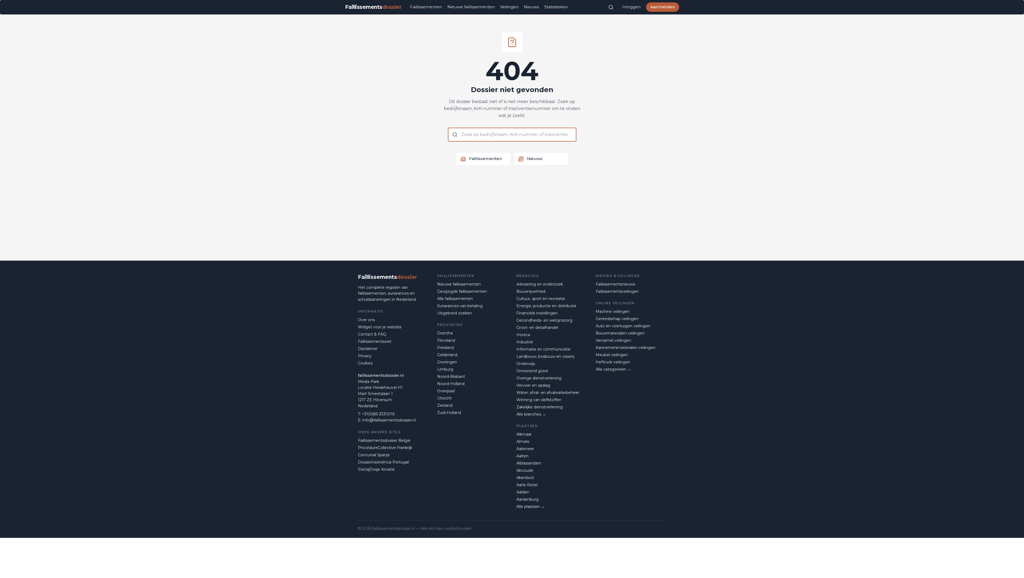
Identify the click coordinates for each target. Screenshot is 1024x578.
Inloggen (631, 6)
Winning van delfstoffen (538, 399)
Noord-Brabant (451, 376)
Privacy (365, 355)
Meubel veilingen (612, 354)
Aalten (522, 456)
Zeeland (444, 405)
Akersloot (525, 477)
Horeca (523, 334)
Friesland (445, 347)
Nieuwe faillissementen (471, 6)
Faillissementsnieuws (615, 284)
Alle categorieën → (613, 369)
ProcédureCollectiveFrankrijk (385, 447)
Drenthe (445, 333)
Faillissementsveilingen (617, 291)
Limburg (445, 369)
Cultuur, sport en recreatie (540, 298)
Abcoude (524, 470)
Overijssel (446, 391)
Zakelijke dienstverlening (539, 407)
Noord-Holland (450, 383)
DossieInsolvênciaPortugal (383, 462)
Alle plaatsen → (530, 506)
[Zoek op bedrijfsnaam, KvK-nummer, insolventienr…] (611, 7)
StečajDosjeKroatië (376, 469)
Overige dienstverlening (538, 378)
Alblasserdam (528, 463)
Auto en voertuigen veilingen (623, 326)
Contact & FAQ (372, 334)
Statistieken (556, 6)
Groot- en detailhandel (537, 327)
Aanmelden (662, 6)
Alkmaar (524, 434)
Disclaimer (367, 348)
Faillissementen (426, 6)
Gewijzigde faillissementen (462, 291)
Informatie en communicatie (543, 349)
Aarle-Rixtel (527, 484)
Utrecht (444, 398)
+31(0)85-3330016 (378, 414)
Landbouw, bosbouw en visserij (545, 356)
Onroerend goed (532, 370)
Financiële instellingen (537, 313)
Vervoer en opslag (533, 385)
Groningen (447, 362)
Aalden (522, 492)
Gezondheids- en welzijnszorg (544, 320)
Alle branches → (531, 414)
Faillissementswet (374, 341)
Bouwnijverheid (530, 291)
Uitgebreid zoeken (454, 313)
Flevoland (446, 340)
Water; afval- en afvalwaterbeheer (547, 392)
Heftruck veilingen (613, 362)
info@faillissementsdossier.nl (389, 420)
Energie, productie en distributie (546, 305)
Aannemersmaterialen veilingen (625, 347)
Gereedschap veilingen (617, 318)
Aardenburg (527, 499)
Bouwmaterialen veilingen (620, 333)
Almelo (523, 441)
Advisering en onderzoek (539, 284)
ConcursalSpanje (374, 454)
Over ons (366, 319)
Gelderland (447, 354)
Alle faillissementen (455, 298)
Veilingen (509, 6)
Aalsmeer (525, 448)
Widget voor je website (380, 327)
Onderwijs (525, 363)
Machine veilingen (613, 311)
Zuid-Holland (449, 412)
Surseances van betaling (460, 305)
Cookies (365, 363)
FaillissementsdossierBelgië (384, 440)
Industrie (524, 342)
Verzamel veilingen (613, 340)
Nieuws (531, 6)
